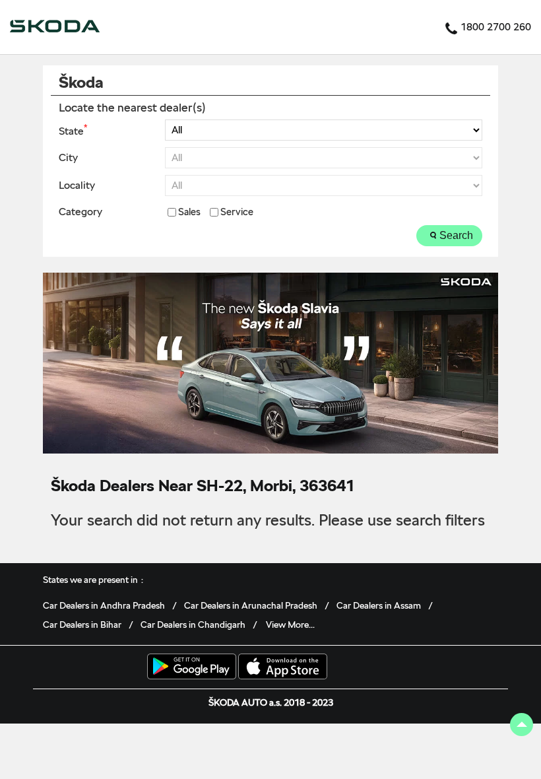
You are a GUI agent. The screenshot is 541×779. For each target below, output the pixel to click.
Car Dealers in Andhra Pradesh (104, 605)
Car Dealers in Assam (378, 605)
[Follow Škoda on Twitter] (437, 670)
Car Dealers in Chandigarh (193, 624)
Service (236, 212)
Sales (189, 212)
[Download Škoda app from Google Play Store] (191, 667)
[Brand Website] (499, 670)
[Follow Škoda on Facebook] (417, 670)
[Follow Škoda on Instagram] (458, 670)
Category (80, 212)
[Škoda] (55, 27)
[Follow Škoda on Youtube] (478, 670)
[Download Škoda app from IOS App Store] (282, 667)
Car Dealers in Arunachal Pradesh (250, 605)
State (73, 130)
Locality (77, 185)
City (68, 158)
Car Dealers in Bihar (82, 624)
